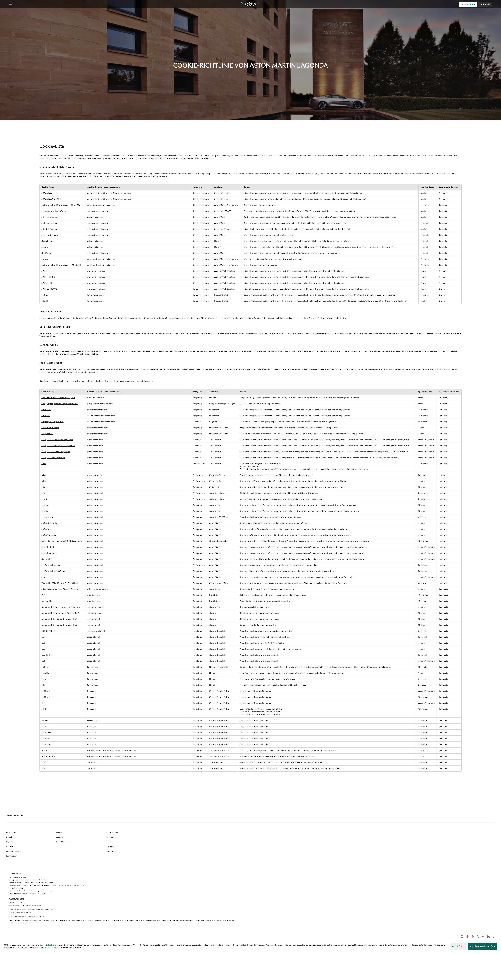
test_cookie (46, 601)
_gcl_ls (44, 511)
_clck (43, 463)
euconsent (46, 247)
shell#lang (46, 253)
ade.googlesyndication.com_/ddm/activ (59, 404)
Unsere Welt (11, 832)
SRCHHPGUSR (48, 732)
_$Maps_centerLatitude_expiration (57, 439)
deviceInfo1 (46, 559)
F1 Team (9, 846)
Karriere (110, 846)
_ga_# (44, 499)
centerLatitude (48, 547)
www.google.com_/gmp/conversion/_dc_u (60, 607)
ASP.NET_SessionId (50, 229)
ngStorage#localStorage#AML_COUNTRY (60, 205)
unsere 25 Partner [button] (47, 945)
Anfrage (59, 837)
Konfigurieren (468, 4)
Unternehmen (112, 832)
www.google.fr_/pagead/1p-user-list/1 (59, 619)
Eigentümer (11, 842)
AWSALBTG (46, 283)
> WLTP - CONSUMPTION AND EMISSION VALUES (24, 923)
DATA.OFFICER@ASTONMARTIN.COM (29, 905)
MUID (44, 709)
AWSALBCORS (48, 277)
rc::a (43, 637)
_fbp (43, 487)
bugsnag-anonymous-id (52, 421)
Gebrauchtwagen (13, 851)
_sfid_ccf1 (45, 415)
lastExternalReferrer (50, 565)
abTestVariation (48, 535)
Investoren (111, 851)
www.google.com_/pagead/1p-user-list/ (60, 613)
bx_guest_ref (47, 433)
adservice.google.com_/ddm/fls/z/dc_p (59, 589)
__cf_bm (45, 295)
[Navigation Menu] (10, 4)
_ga (43, 493)
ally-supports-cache (50, 217)
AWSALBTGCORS (49, 289)
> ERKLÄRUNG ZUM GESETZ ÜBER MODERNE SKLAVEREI (26, 916)
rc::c (43, 649)
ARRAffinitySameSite (51, 199)
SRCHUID (45, 738)
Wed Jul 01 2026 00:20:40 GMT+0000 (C (59, 583)
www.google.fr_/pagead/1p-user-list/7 (59, 625)
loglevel (45, 259)
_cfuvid (44, 301)
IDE (43, 595)
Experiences (11, 856)
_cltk (43, 481)
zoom (44, 577)
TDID (43, 768)
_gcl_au (45, 505)
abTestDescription (49, 523)
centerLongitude (49, 553)
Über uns (110, 837)
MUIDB (44, 720)
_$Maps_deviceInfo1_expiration (55, 451)
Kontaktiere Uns (63, 842)
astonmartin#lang (49, 235)
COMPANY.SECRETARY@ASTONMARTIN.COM (32, 893)
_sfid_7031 (46, 410)
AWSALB (45, 271)
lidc (43, 685)
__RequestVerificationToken (54, 211)
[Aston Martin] (250, 4)
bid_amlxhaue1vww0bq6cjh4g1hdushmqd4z (61, 541)
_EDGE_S (45, 691)
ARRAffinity (46, 193)
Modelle (9, 837)
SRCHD (44, 726)
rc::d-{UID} (46, 655)
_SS (43, 703)
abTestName (47, 529)
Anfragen (485, 4)
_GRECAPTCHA (48, 631)
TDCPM (45, 762)
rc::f (43, 661)
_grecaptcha (47, 517)
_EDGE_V (45, 697)
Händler (59, 832)
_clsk (43, 475)
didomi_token (47, 241)
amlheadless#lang (49, 223)
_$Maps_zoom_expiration (53, 457)
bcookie (45, 673)
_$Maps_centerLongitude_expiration (58, 445)
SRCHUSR (46, 744)
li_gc (43, 679)
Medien (110, 842)
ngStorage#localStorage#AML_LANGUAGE (61, 265)
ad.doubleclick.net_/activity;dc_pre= (58, 398)
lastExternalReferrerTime (53, 571)
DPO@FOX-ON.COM (24, 912)
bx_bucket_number (50, 427)
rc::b (43, 643)
